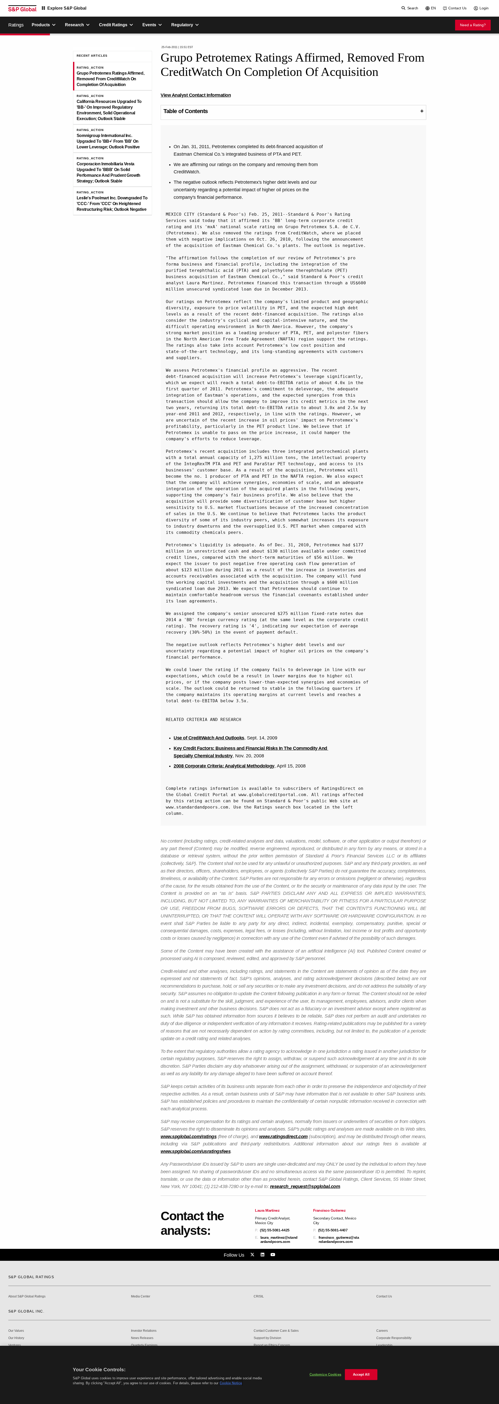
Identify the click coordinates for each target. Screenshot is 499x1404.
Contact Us (457, 8)
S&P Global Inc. (26, 1311)
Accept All (361, 1374)
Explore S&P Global (66, 8)
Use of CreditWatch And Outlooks (209, 737)
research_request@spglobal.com (305, 1186)
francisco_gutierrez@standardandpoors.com (339, 1239)
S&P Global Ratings (31, 1277)
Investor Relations (143, 1331)
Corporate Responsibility (393, 1338)
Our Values (16, 1331)
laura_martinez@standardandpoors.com (279, 1239)
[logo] (22, 8)
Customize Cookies (325, 1374)
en (433, 8)
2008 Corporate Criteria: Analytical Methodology (224, 766)
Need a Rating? (473, 25)
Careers (382, 1331)
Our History (16, 1338)
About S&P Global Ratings (26, 1296)
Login (484, 8)
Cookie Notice (231, 1383)
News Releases (142, 1338)
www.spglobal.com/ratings (188, 1136)
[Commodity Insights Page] (253, 1254)
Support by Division (267, 1338)
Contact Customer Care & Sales (276, 1331)
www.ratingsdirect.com (283, 1136)
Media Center (140, 1296)
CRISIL (259, 1296)
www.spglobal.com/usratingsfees (196, 1151)
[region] (249, 1375)
